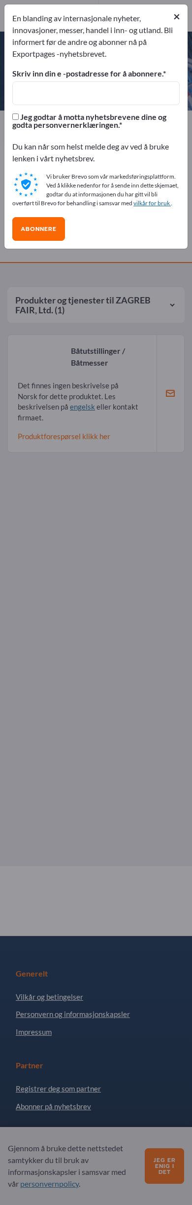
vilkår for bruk (152, 203)
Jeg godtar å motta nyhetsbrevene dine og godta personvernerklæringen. (89, 121)
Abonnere (39, 229)
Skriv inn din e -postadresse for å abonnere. (87, 73)
